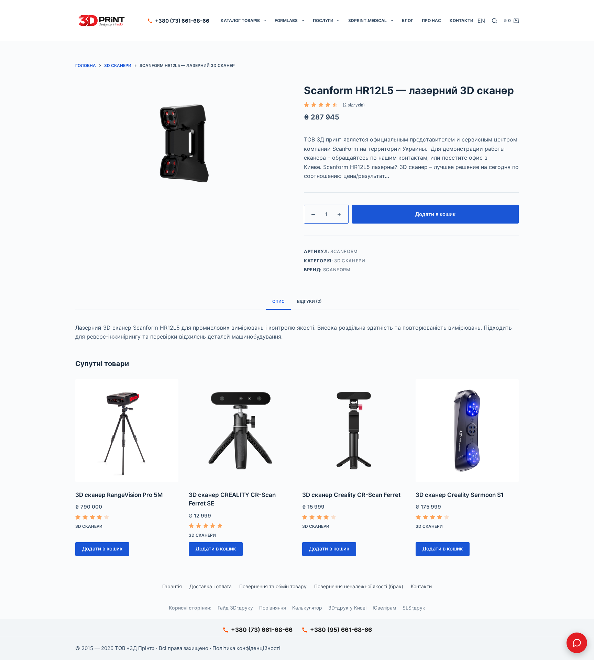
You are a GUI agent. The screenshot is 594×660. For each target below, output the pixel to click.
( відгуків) (354, 104)
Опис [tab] (278, 301)
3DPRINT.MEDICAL (367, 20)
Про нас (431, 20)
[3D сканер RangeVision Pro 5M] (126, 430)
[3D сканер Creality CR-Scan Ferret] (353, 430)
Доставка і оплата (210, 586)
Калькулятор (307, 608)
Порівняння (272, 608)
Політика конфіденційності (246, 648)
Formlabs (286, 20)
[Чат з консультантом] (576, 643)
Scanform (337, 269)
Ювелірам (384, 608)
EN (481, 20)
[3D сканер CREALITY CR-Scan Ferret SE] (240, 430)
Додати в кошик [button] (102, 548)
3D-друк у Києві (347, 608)
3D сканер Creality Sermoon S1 (460, 494)
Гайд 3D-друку (235, 608)
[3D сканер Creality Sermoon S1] (467, 430)
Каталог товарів (240, 20)
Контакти (461, 20)
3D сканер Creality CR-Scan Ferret (351, 494)
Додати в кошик (435, 214)
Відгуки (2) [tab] (309, 301)
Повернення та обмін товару (273, 586)
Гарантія (172, 586)
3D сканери (349, 260)
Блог (407, 20)
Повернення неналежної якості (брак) (358, 586)
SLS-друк (414, 608)
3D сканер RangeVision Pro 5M (119, 494)
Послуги (323, 20)
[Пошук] (494, 20)
